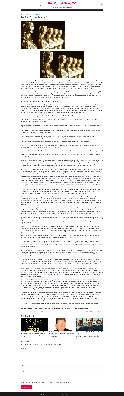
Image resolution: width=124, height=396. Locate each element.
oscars (59, 308)
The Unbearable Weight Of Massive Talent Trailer (89, 332)
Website (23, 377)
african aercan (35, 308)
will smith (85, 308)
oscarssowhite (65, 308)
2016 (29, 308)
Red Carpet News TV (62, 3)
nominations (53, 308)
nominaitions (46, 308)
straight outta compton (76, 308)
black (40, 308)
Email (23, 371)
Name (23, 365)
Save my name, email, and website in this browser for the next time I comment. (46, 382)
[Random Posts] (101, 10)
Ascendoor (69, 394)
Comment (24, 348)
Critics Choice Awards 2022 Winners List (33, 332)
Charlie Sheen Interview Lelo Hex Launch (61, 332)
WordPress (81, 394)
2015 (26, 308)
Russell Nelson (36, 20)
